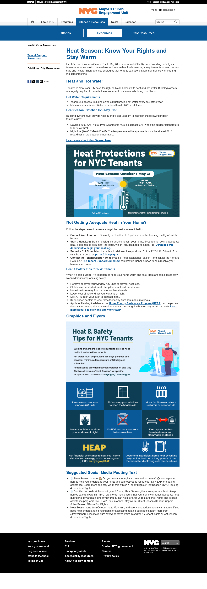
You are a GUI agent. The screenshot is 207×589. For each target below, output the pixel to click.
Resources (104, 33)
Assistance (133, 303)
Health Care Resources (41, 45)
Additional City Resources (43, 68)
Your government (38, 546)
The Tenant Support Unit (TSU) (101, 261)
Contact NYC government (117, 546)
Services (70, 541)
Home (32, 22)
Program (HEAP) (150, 303)
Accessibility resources (79, 556)
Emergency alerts (75, 551)
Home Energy (117, 303)
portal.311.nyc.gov (106, 254)
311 (149, 1)
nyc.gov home (36, 541)
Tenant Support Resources (37, 56)
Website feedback (38, 556)
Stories (66, 33)
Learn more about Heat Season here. (88, 140)
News (114, 22)
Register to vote (37, 551)
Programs (67, 22)
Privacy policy (110, 556)
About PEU (47, 22)
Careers (106, 551)
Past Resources (143, 33)
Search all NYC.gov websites (166, 1)
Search (179, 542)
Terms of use (35, 561)
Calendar (130, 22)
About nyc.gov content (79, 561)
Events (106, 541)
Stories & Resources (92, 22)
